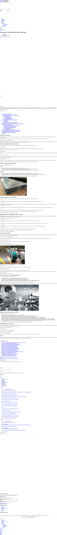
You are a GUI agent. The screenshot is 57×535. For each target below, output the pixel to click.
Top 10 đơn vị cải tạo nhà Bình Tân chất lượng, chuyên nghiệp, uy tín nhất (11, 348)
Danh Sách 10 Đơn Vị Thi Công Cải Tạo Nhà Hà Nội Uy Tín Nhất (10, 345)
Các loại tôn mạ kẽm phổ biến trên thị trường (10, 115)
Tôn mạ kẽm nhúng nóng (8, 117)
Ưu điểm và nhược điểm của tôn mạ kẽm (9, 119)
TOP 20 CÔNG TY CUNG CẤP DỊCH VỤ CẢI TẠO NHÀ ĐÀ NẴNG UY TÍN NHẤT (13, 351)
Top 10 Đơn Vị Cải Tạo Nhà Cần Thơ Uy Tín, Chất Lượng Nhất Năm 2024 (11, 344)
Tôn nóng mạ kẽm (7, 116)
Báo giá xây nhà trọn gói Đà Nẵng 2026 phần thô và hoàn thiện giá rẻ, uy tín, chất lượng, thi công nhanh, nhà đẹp (14, 396)
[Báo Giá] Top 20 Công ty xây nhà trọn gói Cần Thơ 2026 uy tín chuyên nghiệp (10, 399)
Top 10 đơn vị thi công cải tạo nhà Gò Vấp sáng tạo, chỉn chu (9, 350)
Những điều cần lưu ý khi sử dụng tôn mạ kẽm (10, 131)
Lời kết (4, 133)
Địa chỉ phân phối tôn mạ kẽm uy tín (9, 132)
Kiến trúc (3, 381)
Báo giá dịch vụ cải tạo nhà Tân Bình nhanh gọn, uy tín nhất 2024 (10, 347)
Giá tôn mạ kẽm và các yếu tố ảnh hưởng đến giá (11, 130)
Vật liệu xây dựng (4, 385)
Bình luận (1, 367)
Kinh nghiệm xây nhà (5, 24)
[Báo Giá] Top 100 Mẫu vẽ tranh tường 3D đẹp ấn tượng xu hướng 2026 (9, 402)
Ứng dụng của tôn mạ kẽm (7, 124)
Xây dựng (4, 23)
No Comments (6, 431)
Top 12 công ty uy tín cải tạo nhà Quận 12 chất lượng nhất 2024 (9, 352)
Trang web (1, 371)
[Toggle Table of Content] (0, 112)
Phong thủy (3, 383)
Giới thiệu (3, 507)
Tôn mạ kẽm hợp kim (8, 118)
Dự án (2, 379)
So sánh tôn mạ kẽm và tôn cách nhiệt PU (10, 122)
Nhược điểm (6, 121)
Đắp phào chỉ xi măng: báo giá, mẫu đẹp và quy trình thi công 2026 (9, 393)
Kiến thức (4, 25)
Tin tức (2, 384)
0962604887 (1, 529)
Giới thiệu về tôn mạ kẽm (7, 113)
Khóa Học (3, 380)
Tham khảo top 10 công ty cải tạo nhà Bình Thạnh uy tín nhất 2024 (10, 349)
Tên (0, 368)
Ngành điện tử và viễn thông (9, 129)
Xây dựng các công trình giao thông (10, 127)
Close (0, 518)
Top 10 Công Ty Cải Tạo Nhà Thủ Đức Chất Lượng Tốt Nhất (9, 346)
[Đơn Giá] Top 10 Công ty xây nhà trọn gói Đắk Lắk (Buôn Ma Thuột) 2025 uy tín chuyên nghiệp (14, 342)
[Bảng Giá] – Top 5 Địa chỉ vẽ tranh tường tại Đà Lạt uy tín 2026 (9, 390)
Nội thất (3, 509)
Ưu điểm (5, 120)
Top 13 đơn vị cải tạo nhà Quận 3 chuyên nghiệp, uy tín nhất (9, 353)
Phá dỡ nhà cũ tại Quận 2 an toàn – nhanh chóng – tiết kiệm (9, 355)
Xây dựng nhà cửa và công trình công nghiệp (11, 125)
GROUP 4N (4, 515)
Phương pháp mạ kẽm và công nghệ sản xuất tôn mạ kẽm (12, 123)
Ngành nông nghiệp (7, 128)
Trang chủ (1, 29)
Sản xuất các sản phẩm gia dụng (9, 126)
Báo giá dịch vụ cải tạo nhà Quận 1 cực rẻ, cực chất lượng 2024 (9, 354)
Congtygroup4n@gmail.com (5, 503)
